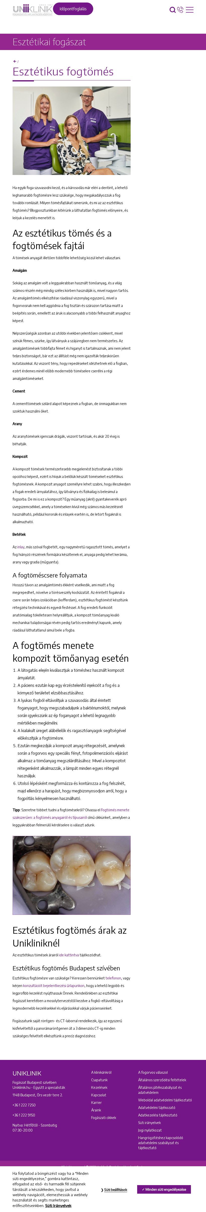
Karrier (96, 1102)
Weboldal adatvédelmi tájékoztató (165, 1100)
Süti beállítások (115, 1190)
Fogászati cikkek (103, 1117)
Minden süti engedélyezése (165, 1189)
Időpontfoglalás (73, 8)
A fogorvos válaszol (153, 1072)
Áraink (96, 1110)
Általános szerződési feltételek (162, 1080)
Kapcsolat (98, 1095)
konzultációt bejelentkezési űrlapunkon (53, 985)
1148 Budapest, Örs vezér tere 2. (38, 1095)
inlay (20, 547)
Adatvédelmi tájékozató (156, 1107)
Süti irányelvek (149, 1122)
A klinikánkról (101, 1072)
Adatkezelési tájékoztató (157, 1115)
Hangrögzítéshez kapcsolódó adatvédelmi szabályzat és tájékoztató (160, 1143)
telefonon (113, 978)
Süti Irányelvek (58, 1205)
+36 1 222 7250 (24, 1105)
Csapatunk (99, 1080)
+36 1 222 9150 (24, 1115)
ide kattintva (69, 955)
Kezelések (99, 1087)
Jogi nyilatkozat (150, 1130)
